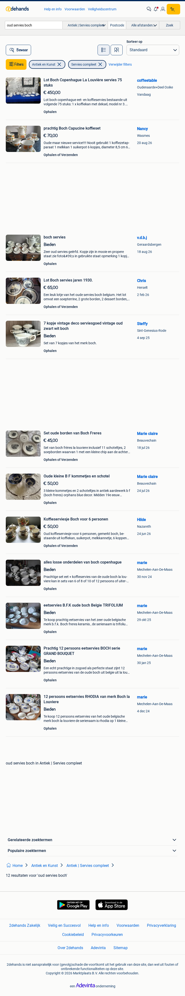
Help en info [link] (53, 9)
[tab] (104, 50)
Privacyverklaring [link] (161, 925)
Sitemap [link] (120, 948)
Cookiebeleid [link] (73, 934)
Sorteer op (134, 42)
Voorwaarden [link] (75, 9)
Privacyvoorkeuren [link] (107, 934)
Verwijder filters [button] (120, 64)
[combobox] (34, 25)
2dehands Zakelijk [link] (24, 925)
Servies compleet (83, 64)
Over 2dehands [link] (70, 948)
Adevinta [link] (98, 948)
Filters (19, 64)
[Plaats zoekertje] (173, 9)
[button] (156, 9)
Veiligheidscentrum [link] (102, 9)
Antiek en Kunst (43, 64)
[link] (22, 9)
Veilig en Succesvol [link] (64, 925)
